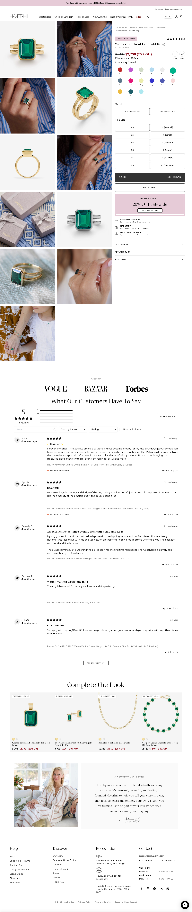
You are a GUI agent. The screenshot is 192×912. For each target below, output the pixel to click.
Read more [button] (119, 458)
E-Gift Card (59, 882)
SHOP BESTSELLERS (150, 210)
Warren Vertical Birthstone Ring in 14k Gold (79, 602)
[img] (30, 441)
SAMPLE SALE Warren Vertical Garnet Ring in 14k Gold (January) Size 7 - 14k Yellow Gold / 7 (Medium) (108, 646)
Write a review (167, 416)
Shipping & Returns (20, 861)
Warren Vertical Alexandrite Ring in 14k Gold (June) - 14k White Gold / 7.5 (93, 558)
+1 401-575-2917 (146, 860)
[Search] (148, 17)
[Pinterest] (154, 889)
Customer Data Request (126, 902)
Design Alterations (19, 869)
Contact (145, 848)
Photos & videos (132, 429)
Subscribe (15, 882)
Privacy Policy (85, 902)
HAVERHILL (68, 902)
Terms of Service (103, 902)
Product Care (17, 865)
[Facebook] (141, 889)
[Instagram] (148, 889)
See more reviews (96, 663)
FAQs (12, 856)
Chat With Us (168, 860)
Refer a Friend (60, 869)
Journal (57, 877)
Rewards (57, 864)
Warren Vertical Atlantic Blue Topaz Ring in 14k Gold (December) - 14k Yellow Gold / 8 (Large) (103, 508)
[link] (176, 39)
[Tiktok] (168, 889)
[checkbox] (133, 429)
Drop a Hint (150, 187)
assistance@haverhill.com (151, 856)
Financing (15, 878)
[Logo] (21, 17)
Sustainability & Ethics (64, 860)
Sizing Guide (16, 874)
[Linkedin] (161, 889)
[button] (55, 410)
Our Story (58, 856)
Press (56, 873)
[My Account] (176, 16)
